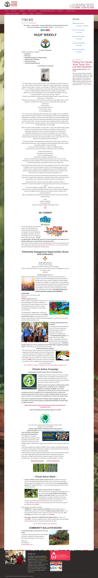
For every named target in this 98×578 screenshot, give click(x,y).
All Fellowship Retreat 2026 (47, 10)
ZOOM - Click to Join (84, 8)
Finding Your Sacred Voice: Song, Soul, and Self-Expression (82, 64)
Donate (32, 13)
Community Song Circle (79, 43)
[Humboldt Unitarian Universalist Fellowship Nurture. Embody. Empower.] (30, 4)
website (52, 514)
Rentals (24, 13)
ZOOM (29, 359)
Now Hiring (39, 13)
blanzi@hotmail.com (27, 544)
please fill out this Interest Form (47, 245)
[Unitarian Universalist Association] (60, 555)
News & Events (32, 10)
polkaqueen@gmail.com (35, 502)
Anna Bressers (32, 23)
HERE (29, 519)
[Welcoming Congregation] (56, 565)
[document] (49, 281)
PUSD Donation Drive (78, 23)
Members (60, 10)
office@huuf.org (43, 557)
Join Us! (24, 297)
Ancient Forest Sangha (79, 30)
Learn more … (31, 571)
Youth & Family (70, 10)
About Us (14, 10)
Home (7, 10)
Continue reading (87, 84)
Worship (22, 10)
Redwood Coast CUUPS (12, 13)
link (52, 427)
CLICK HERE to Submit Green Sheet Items (45, 523)
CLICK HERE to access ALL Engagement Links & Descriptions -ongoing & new (45, 365)
